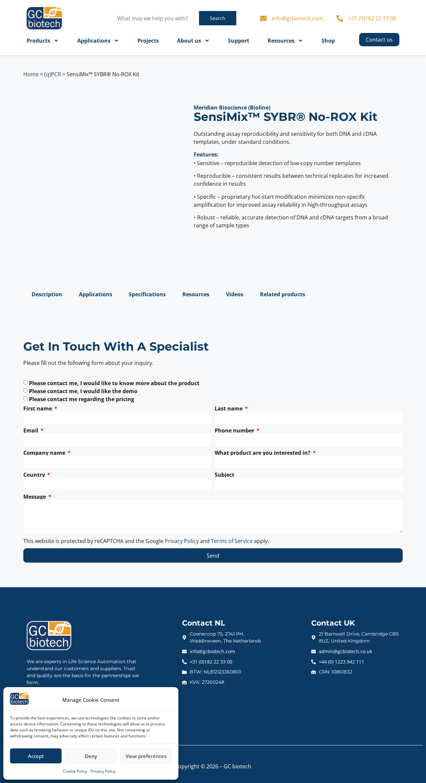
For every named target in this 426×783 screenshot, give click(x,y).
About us (189, 40)
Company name (45, 452)
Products (38, 40)
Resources (281, 40)
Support (238, 40)
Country (34, 474)
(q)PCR (52, 74)
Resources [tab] (195, 294)
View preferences (145, 756)
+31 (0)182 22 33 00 (372, 18)
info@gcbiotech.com (297, 18)
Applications (93, 40)
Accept (36, 756)
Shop (328, 40)
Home (31, 74)
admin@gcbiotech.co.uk (345, 651)
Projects (148, 40)
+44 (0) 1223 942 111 (341, 661)
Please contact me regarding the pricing (81, 399)
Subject (224, 474)
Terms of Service (232, 541)
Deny (91, 756)
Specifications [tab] (147, 294)
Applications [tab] (95, 294)
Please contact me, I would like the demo (83, 391)
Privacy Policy (103, 771)
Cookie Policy (75, 771)
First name (38, 408)
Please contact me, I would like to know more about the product (114, 383)
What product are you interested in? (263, 452)
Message (35, 496)
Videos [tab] (234, 294)
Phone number (235, 430)
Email (31, 430)
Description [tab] (47, 294)
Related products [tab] (282, 294)
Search (217, 18)
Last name (229, 408)
